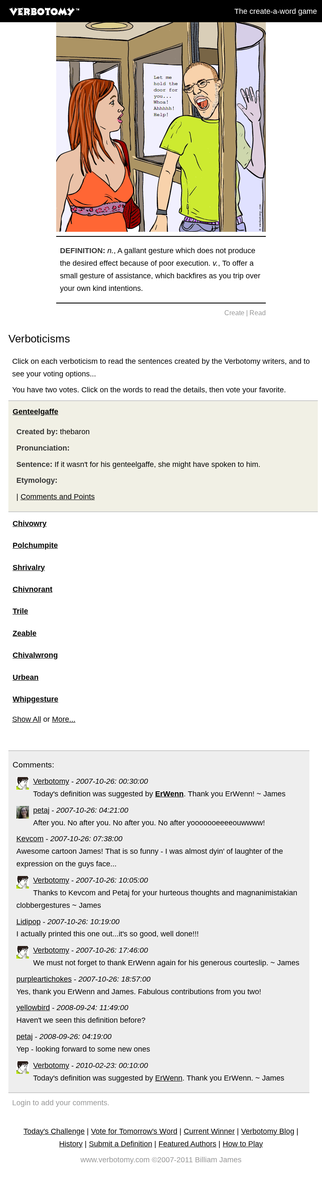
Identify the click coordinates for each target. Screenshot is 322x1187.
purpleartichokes (44, 979)
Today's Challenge (54, 1131)
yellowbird (33, 1007)
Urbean (26, 677)
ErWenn (168, 1078)
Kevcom (30, 839)
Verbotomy (51, 781)
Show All (26, 719)
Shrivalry (29, 567)
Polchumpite (35, 545)
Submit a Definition (120, 1144)
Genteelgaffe (35, 411)
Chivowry (30, 523)
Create (234, 312)
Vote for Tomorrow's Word (134, 1131)
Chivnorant (32, 589)
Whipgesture (35, 699)
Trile (20, 611)
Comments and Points (58, 496)
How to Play (243, 1144)
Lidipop (28, 921)
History (71, 1144)
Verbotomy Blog (267, 1131)
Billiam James (218, 1160)
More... (63, 719)
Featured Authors (187, 1144)
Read (257, 312)
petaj (41, 810)
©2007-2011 (172, 1160)
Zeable (24, 633)
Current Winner (209, 1131)
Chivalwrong (35, 655)
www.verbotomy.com (115, 1160)
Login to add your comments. (60, 1103)
